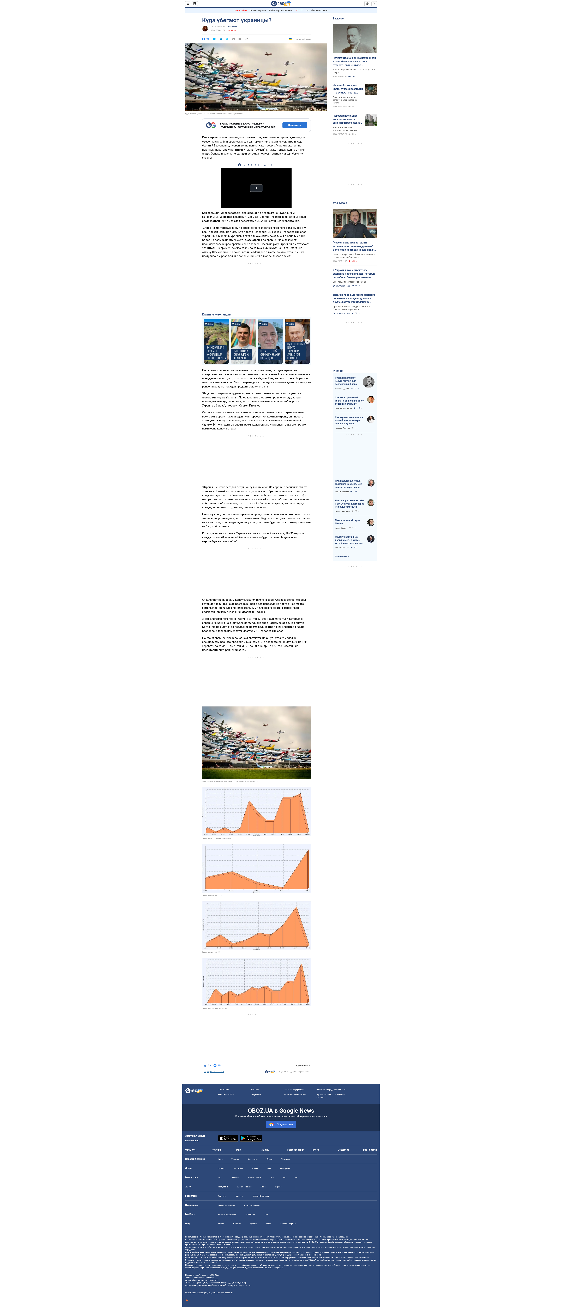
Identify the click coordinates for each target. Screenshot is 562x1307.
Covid (266, 1214)
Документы (256, 1094)
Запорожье (253, 1159)
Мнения (338, 370)
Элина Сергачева (218, 27)
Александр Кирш (342, 548)
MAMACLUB (250, 1214)
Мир (238, 1149)
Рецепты (222, 1196)
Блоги (315, 1149)
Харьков (235, 1159)
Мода (268, 1224)
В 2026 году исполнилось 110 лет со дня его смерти (354, 71)
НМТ (297, 1177)
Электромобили (244, 1187)
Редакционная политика (214, 1072)
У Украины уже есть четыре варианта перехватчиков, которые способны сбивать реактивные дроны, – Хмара (354, 274)
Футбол (221, 1168)
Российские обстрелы (317, 10)
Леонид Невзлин (342, 492)
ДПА (272, 1177)
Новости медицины (227, 1214)
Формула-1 (285, 1168)
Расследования (295, 1149)
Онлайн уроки (254, 1177)
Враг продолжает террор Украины (349, 282)
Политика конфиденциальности (331, 1090)
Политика (216, 1149)
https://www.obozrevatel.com (282, 1237)
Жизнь (265, 1149)
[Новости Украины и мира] (270, 1072)
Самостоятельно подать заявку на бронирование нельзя (345, 100)
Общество (232, 27)
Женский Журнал (288, 1224)
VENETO (299, 10)
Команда (255, 1090)
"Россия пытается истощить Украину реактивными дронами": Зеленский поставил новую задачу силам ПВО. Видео (354, 246)
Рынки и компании (226, 1205)
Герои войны (240, 10)
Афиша (221, 1224)
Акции (263, 1187)
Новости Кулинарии (260, 1196)
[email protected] (219, 1285)
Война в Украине (258, 10)
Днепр (269, 1159)
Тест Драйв (223, 1187)
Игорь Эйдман (341, 528)
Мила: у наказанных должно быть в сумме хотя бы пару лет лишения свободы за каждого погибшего (349, 540)
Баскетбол (238, 1168)
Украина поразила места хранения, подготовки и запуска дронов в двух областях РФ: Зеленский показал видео (354, 298)
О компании (223, 1090)
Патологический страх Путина (347, 522)
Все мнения (341, 556)
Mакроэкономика (252, 1205)
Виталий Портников (343, 408)
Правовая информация (294, 1090)
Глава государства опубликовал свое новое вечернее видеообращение (354, 255)
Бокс (269, 1168)
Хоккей (255, 1168)
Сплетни (237, 1224)
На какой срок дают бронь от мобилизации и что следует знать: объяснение (348, 89)
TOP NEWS (340, 203)
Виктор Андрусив (342, 389)
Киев (220, 1159)
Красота (253, 1224)
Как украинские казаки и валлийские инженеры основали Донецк (349, 420)
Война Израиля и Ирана (280, 10)
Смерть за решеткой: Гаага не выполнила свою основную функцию (349, 400)
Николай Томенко (342, 428)
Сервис (278, 1187)
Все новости (370, 1149)
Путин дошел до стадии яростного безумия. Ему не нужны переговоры (348, 483)
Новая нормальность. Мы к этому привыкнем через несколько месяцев (349, 503)
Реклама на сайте (226, 1094)
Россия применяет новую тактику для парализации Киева (346, 380)
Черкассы (285, 1159)
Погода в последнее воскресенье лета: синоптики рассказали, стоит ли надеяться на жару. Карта (347, 119)
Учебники (235, 1177)
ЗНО (284, 1177)
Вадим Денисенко (342, 511)
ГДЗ (220, 1177)
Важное (338, 18)
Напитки (239, 1196)
